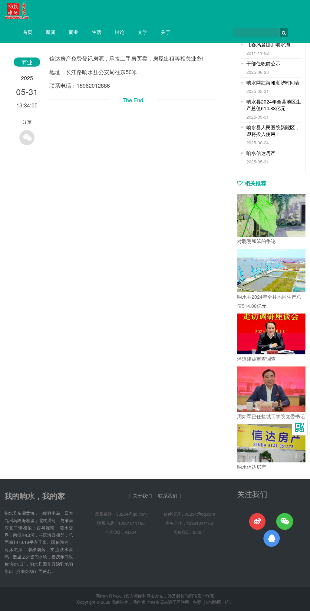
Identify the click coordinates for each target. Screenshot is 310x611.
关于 (165, 31)
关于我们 (142, 495)
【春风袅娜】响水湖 (268, 44)
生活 (96, 31)
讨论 (119, 31)
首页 (27, 31)
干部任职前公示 (263, 63)
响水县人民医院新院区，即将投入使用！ (273, 130)
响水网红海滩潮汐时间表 (273, 82)
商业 (73, 31)
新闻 (50, 31)
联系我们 (167, 495)
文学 (142, 31)
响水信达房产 (260, 153)
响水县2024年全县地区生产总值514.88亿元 (273, 105)
